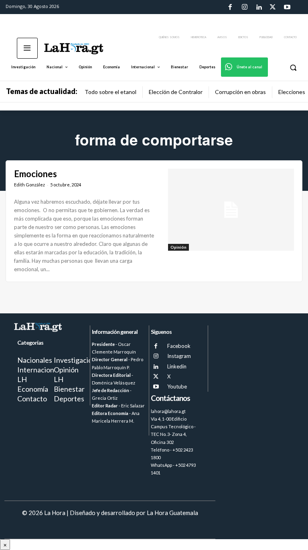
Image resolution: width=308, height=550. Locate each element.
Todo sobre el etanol (110, 91)
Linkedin (176, 366)
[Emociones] (231, 210)
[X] (156, 377)
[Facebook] (230, 7)
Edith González (29, 184)
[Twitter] (273, 7)
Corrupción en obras (240, 91)
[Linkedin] (259, 7)
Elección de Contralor (176, 91)
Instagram (179, 356)
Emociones (35, 173)
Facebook (178, 346)
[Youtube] (287, 7)
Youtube (177, 386)
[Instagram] (244, 7)
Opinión (178, 247)
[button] (293, 67)
